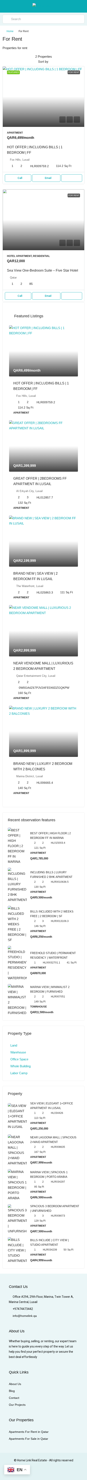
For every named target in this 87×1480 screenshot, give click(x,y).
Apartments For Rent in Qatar (29, 1431)
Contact (14, 1397)
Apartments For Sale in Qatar (28, 1438)
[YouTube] (55, 1472)
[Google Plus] (47, 1472)
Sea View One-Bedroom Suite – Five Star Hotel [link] (42, 270)
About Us (15, 1384)
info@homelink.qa (25, 1315)
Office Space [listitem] (19, 1059)
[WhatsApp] (62, 1472)
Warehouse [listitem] (18, 1052)
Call (20, 178)
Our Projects (17, 1404)
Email (48, 178)
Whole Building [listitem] (20, 1066)
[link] (43, 96)
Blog (12, 1391)
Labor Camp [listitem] (18, 1073)
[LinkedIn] (40, 1472)
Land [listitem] (13, 1045)
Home (10, 31)
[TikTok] (69, 1472)
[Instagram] (32, 1472)
